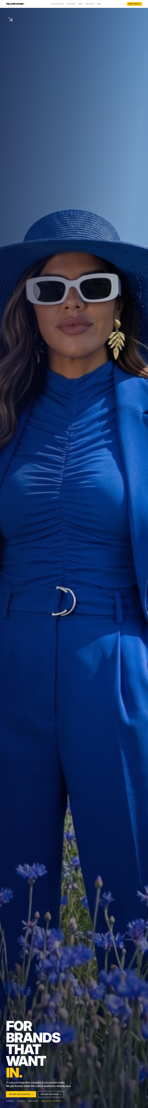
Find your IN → (134, 4)
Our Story (89, 4)
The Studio (70, 4)
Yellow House (15, 3)
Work (80, 4)
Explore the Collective (21, 1094)
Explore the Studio (51, 1094)
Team (99, 4)
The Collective (57, 4)
